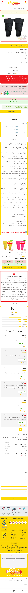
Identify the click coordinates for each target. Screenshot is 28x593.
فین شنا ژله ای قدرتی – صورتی (20, 253)
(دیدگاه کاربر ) (10, 73)
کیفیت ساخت (24, 446)
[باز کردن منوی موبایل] (25, 2)
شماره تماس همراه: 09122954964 (14, 552)
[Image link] (4, 524)
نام (26, 485)
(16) (20, 256)
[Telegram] (13, 522)
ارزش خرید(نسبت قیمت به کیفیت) (19, 444)
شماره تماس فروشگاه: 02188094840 (14, 550)
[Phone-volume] (5, 93)
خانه (26, 8)
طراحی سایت (23, 532)
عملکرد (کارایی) (24, 449)
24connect (16, 575)
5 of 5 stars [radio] (5, 442)
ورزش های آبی (21, 8)
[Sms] (22, 522)
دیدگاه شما (24, 456)
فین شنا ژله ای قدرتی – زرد (8, 253)
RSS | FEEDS (23, 539)
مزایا (26, 473)
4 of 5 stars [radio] (6, 442)
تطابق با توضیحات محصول (21, 453)
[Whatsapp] (7, 93)
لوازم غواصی (13, 8)
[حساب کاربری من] (2, 2)
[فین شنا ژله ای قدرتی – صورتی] (20, 245)
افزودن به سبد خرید (11, 111)
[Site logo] (14, 3)
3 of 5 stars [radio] (7, 442)
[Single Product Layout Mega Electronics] (2, 93)
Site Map (13, 539)
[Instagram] (16, 522)
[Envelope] (10, 522)
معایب (25, 479)
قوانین (13, 536)
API (23, 537)
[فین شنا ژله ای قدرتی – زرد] (8, 245)
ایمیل (25, 491)
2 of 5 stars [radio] (8, 442)
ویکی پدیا (23, 534)
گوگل (23, 535)
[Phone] (25, 522)
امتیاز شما (24, 442)
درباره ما (13, 532)
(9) (7, 254)
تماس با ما (13, 534)
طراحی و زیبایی (24, 451)
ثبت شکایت (13, 537)
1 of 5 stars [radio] (9, 442)
